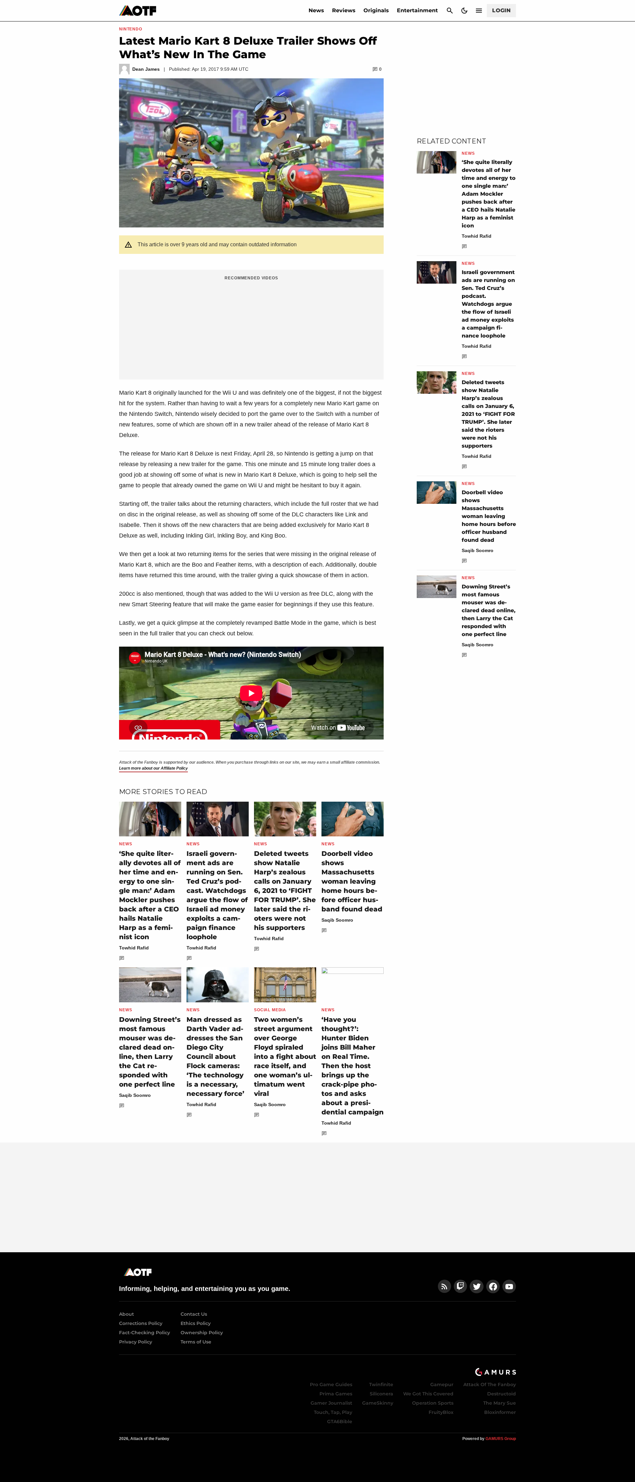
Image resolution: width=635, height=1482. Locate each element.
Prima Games (335, 1394)
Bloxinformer (500, 1412)
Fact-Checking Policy (144, 1333)
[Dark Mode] (464, 10)
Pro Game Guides (331, 1384)
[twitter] (477, 1286)
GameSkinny (377, 1403)
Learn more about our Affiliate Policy (153, 768)
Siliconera (381, 1394)
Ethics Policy (196, 1323)
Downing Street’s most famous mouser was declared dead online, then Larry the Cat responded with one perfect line (489, 610)
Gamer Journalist (331, 1403)
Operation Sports (432, 1403)
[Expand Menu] (479, 10)
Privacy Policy (135, 1342)
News (316, 10)
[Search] (449, 10)
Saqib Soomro (337, 920)
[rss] (444, 1286)
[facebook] (493, 1286)
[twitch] (460, 1286)
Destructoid (501, 1394)
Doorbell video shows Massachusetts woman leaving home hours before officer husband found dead (351, 881)
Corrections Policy (140, 1323)
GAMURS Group (501, 1438)
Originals (376, 10)
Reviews (344, 10)
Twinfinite (381, 1384)
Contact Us (194, 1314)
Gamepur (441, 1384)
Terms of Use (196, 1342)
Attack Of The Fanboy (489, 1384)
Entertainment (417, 10)
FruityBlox (441, 1412)
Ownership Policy (202, 1333)
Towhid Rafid (134, 947)
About (126, 1314)
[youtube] (509, 1286)
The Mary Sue (499, 1403)
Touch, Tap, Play (333, 1412)
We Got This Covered (428, 1394)
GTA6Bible (339, 1421)
